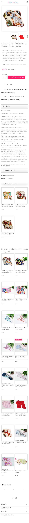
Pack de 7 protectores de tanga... (20, 471)
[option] (14, 18)
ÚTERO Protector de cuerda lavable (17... (20, 385)
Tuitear (7, 84)
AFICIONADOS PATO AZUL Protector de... (7, 385)
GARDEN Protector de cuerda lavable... (7, 328)
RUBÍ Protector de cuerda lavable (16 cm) (20, 414)
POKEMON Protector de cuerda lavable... (21, 271)
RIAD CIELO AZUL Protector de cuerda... (20, 357)
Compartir (3, 84)
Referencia (4, 178)
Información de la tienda (7, 515)
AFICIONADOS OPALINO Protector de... (20, 442)
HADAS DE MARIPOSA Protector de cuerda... (7, 471)
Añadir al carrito (17, 77)
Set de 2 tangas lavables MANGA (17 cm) (7, 300)
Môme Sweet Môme (9, 175)
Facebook (12, 498)
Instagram (16, 498)
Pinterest (11, 84)
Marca (3, 175)
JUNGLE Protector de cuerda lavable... (21, 300)
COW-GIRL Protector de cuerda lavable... (21, 205)
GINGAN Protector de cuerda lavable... (7, 414)
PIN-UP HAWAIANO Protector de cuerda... (7, 205)
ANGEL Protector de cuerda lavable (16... (7, 271)
